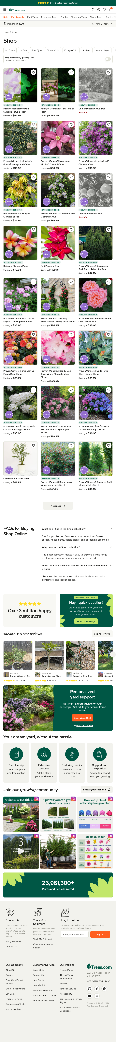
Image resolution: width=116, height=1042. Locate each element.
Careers (9, 975)
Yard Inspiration (13, 1009)
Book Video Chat (82, 718)
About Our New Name (43, 1000)
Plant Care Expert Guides (14, 982)
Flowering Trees (79, 17)
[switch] (108, 59)
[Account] (98, 9)
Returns (63, 983)
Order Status (39, 970)
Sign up (100, 934)
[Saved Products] (104, 9)
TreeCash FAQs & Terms (44, 995)
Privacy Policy (66, 970)
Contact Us (11, 946)
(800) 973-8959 (84, 725)
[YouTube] (89, 996)
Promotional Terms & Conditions (70, 1009)
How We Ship (39, 985)
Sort (25, 50)
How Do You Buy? (86, 621)
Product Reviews (14, 999)
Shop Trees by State (15, 988)
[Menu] (5, 9)
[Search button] (93, 9)
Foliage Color (71, 50)
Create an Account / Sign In (43, 946)
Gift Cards (10, 993)
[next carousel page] (112, 654)
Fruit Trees (32, 17)
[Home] (17, 9)
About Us (10, 970)
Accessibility (66, 993)
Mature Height (102, 50)
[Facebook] (104, 988)
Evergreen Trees (49, 17)
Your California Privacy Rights (71, 1001)
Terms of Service (68, 988)
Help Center (39, 980)
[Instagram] (89, 988)
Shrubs (64, 17)
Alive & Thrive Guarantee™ (67, 977)
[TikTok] (97, 988)
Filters (12, 50)
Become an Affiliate (15, 1004)
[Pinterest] (97, 996)
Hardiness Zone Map (43, 990)
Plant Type (37, 50)
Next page (56, 506)
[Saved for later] (33, 72)
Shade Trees (96, 17)
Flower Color (53, 50)
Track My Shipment (42, 939)
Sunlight (86, 50)
